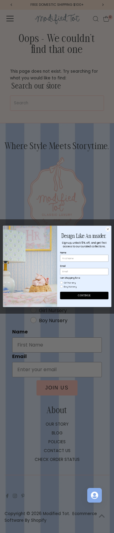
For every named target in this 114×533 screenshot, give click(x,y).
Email (62, 266)
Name (63, 252)
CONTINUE (84, 295)
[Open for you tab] (94, 495)
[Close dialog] (107, 229)
